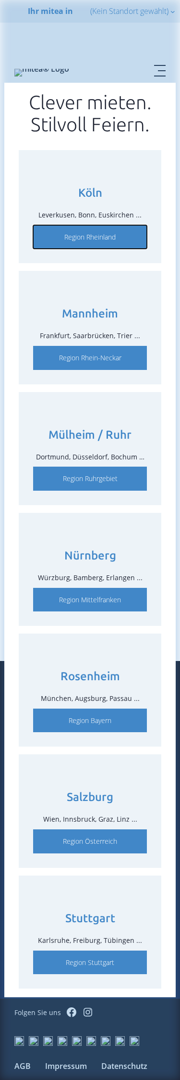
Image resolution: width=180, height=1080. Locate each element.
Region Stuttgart (90, 962)
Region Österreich (90, 841)
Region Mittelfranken (90, 599)
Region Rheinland (90, 236)
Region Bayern (90, 720)
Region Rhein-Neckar (90, 357)
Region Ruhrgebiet (90, 478)
